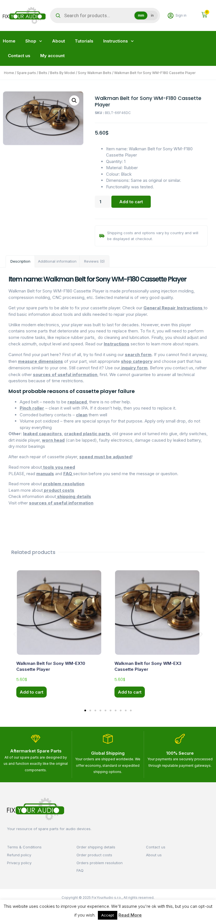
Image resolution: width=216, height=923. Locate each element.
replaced (77, 401)
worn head (53, 440)
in (152, 15)
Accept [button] (107, 915)
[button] (74, 100)
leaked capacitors (42, 433)
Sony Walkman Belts (94, 73)
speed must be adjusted (105, 456)
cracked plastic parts (87, 433)
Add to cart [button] (31, 692)
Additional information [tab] (57, 261)
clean (81, 414)
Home (9, 41)
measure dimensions (40, 361)
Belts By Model (62, 73)
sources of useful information (65, 374)
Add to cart (131, 201)
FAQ (68, 473)
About (58, 41)
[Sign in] (171, 16)
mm (141, 15)
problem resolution (63, 483)
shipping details (73, 496)
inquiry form (134, 367)
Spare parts (26, 73)
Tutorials (84, 41)
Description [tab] (20, 261)
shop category (136, 361)
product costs (58, 490)
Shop (30, 41)
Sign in (181, 15)
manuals (45, 473)
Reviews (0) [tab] (94, 261)
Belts (43, 73)
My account (52, 55)
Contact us (19, 55)
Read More (130, 915)
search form (138, 354)
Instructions (115, 41)
